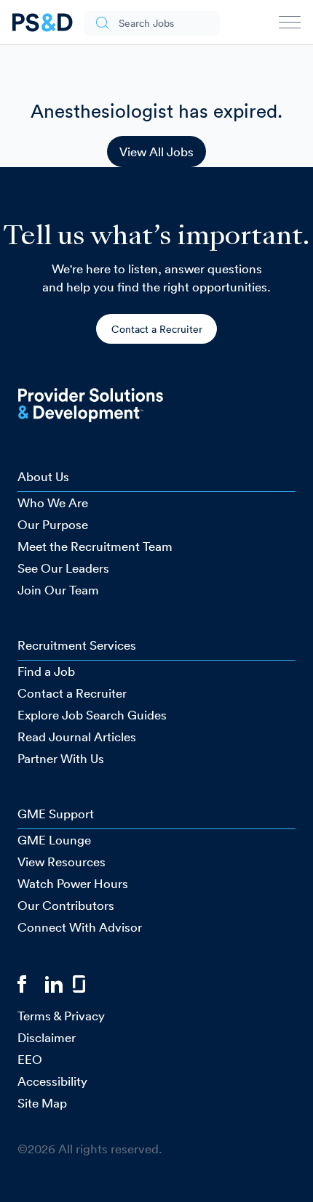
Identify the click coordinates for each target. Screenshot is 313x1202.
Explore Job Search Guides (92, 714)
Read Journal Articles (76, 736)
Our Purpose (52, 524)
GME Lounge (54, 839)
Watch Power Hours (72, 883)
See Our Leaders (63, 568)
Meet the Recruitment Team (95, 546)
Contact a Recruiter (156, 329)
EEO (29, 1059)
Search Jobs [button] (146, 23)
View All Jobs (156, 151)
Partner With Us (60, 758)
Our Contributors (65, 905)
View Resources (61, 861)
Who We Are (52, 502)
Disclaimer (46, 1037)
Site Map (42, 1102)
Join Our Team (58, 589)
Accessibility (52, 1081)
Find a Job (46, 671)
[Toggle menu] (290, 25)
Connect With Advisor (79, 927)
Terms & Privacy (61, 1015)
